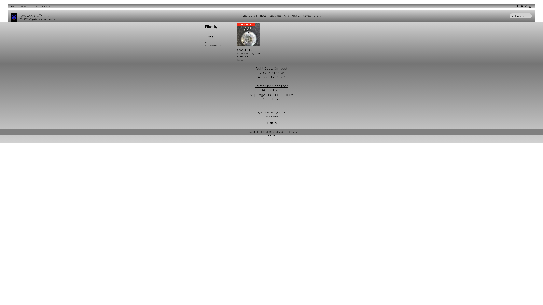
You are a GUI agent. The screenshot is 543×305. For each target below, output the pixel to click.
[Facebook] (517, 6)
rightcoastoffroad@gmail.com (25, 6)
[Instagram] (525, 6)
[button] (530, 6)
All (206, 42)
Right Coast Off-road (34, 15)
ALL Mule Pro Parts (213, 46)
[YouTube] (521, 6)
